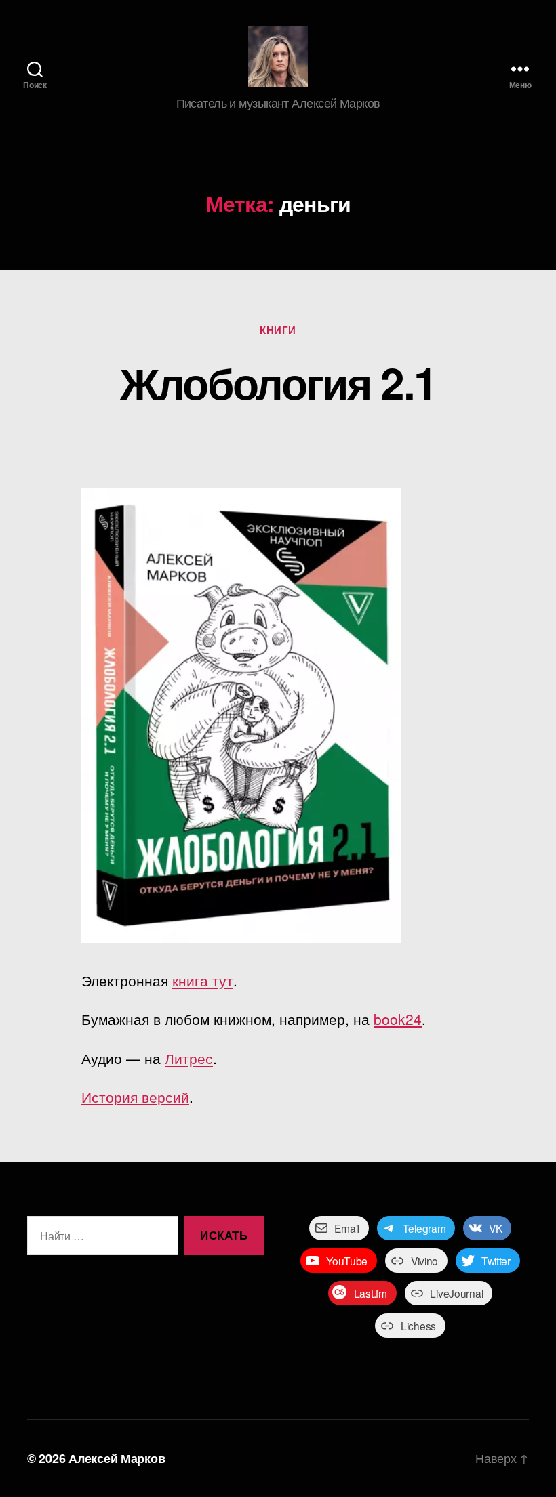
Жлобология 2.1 (278, 382)
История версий (135, 1097)
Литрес (189, 1058)
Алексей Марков (116, 1458)
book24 (398, 1019)
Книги (278, 330)
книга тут (202, 980)
